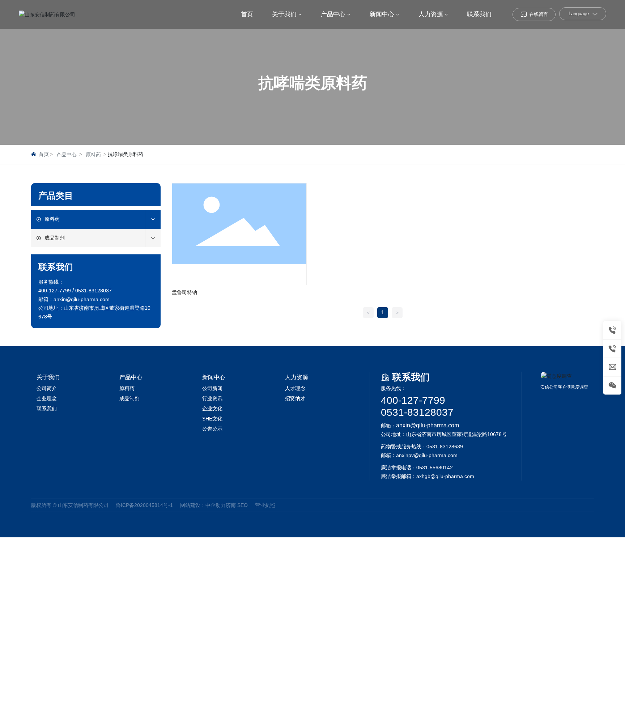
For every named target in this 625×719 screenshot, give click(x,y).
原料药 (93, 154)
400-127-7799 (413, 400)
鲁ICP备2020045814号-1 (144, 505)
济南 (231, 505)
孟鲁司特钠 (184, 292)
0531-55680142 (434, 467)
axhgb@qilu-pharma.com (445, 476)
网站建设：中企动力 (203, 505)
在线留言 (538, 14)
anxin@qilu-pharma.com (82, 299)
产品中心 (66, 154)
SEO (242, 505)
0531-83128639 (444, 446)
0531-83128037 (417, 412)
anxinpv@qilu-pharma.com (427, 455)
